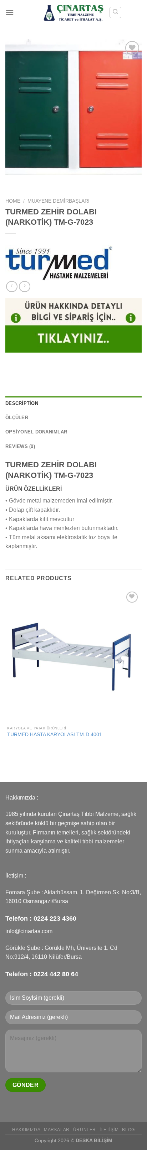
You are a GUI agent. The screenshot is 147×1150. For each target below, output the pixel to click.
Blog (128, 1129)
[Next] (32, 182)
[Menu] (9, 12)
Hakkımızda (26, 1129)
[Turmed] (58, 263)
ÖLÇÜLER (16, 417)
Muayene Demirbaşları (58, 201)
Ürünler (84, 1129)
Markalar (57, 1129)
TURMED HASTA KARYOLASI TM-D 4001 (54, 734)
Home (12, 201)
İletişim (109, 1129)
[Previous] (12, 182)
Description (21, 403)
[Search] (115, 12)
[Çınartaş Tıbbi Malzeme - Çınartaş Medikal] (74, 12)
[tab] (73, 403)
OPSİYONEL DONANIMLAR (36, 431)
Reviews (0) (20, 446)
